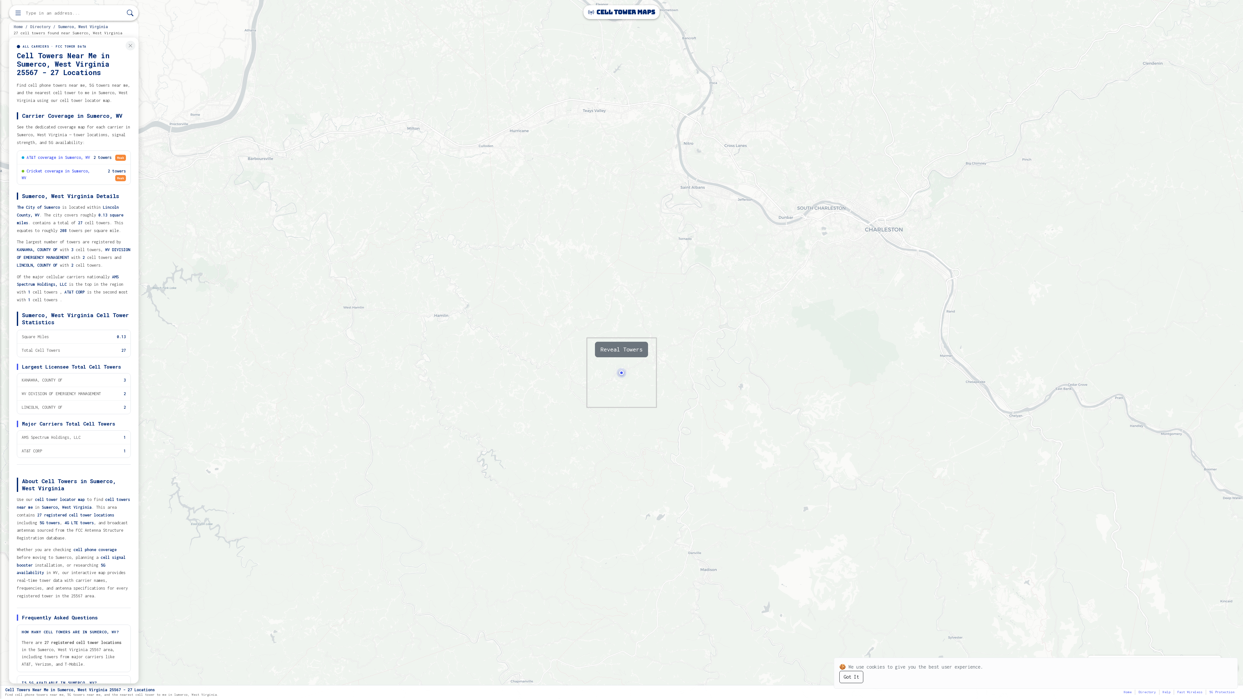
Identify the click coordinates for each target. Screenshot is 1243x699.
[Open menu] (18, 12)
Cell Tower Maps (625, 12)
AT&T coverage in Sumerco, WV (58, 157)
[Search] (130, 13)
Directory (40, 26)
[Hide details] (130, 45)
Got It (851, 677)
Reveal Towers (621, 349)
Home (18, 26)
